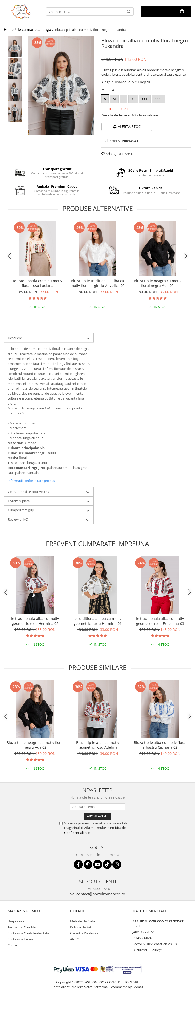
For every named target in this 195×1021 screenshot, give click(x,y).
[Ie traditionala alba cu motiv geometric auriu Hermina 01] (97, 585)
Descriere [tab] (15, 338)
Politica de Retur (82, 927)
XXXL (158, 99)
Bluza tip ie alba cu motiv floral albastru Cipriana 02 (160, 745)
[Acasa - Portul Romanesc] (21, 12)
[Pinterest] (88, 864)
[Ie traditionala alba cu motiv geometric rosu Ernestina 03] (160, 585)
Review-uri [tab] (18, 519)
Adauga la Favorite (119, 153)
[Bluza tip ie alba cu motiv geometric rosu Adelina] (97, 709)
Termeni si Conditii (22, 927)
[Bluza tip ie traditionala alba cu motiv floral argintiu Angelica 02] (97, 248)
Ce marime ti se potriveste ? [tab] (29, 491)
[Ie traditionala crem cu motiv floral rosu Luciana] (37, 248)
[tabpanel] (61, 85)
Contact (14, 945)
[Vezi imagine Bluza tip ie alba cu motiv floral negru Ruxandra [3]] (14, 111)
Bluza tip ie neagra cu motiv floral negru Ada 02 (157, 283)
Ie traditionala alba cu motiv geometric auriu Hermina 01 (98, 621)
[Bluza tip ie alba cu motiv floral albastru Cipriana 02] (160, 709)
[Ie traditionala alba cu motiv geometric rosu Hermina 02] (35, 585)
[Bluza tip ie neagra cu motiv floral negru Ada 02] (157, 248)
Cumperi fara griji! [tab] (21, 510)
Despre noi (16, 921)
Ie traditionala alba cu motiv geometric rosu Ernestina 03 (160, 621)
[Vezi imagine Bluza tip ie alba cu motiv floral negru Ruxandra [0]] (14, 46)
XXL (145, 99)
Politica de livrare (20, 939)
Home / (10, 29)
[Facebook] (78, 864)
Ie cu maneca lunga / (36, 29)
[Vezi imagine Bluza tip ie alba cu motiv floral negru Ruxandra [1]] (14, 68)
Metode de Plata (82, 921)
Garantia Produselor (85, 933)
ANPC (74, 939)
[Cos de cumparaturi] (181, 11)
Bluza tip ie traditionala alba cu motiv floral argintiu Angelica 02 (98, 283)
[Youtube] (97, 864)
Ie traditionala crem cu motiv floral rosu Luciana (37, 283)
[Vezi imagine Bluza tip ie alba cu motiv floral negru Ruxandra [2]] (14, 90)
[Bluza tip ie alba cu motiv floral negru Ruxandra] (61, 85)
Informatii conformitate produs (31, 480)
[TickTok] (107, 864)
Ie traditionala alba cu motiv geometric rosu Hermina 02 (35, 621)
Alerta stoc (129, 126)
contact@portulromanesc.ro (100, 893)
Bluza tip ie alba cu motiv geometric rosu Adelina (97, 745)
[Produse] (149, 12)
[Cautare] (129, 11)
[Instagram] (116, 864)
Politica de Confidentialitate (28, 933)
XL (133, 99)
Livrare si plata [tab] (19, 501)
